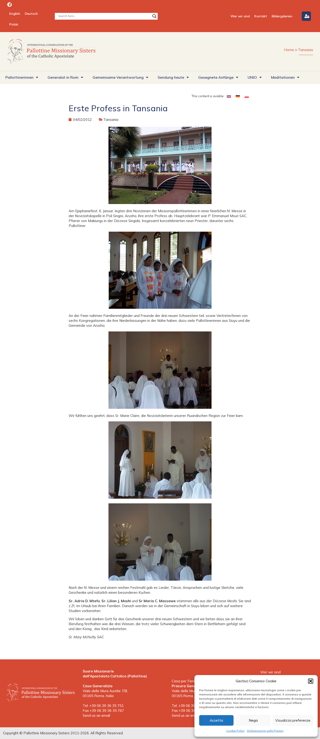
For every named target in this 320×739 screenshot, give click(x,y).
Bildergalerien (282, 16)
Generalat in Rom (63, 77)
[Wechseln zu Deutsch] (237, 96)
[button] (310, 681)
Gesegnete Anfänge (216, 77)
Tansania (305, 50)
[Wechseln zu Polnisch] (246, 96)
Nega (253, 720)
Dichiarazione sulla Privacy (265, 730)
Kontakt (260, 16)
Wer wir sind (240, 16)
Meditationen (283, 77)
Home (289, 50)
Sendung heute (171, 77)
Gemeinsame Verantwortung (118, 77)
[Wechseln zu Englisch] (228, 96)
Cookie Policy (235, 730)
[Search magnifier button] (154, 16)
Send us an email (96, 715)
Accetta (216, 720)
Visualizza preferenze (292, 720)
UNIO (252, 77)
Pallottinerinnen (19, 77)
